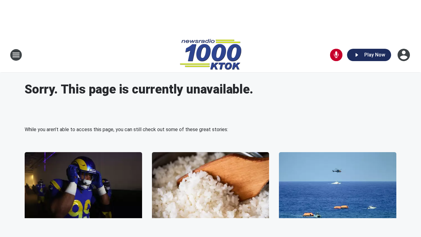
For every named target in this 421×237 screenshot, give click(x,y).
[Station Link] (210, 55)
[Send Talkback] (336, 55)
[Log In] (404, 55)
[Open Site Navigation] (16, 55)
